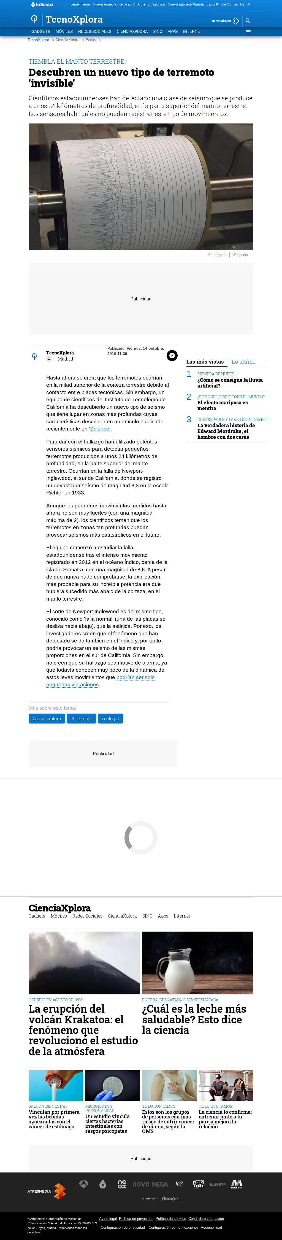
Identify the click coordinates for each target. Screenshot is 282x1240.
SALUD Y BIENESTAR (48, 1106)
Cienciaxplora (47, 718)
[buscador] (247, 21)
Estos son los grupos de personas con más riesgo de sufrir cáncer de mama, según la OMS (168, 1122)
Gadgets (40, 31)
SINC (157, 31)
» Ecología (91, 40)
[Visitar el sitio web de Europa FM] (218, 1184)
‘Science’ (99, 429)
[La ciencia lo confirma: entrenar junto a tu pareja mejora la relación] (226, 1085)
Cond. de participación (206, 1219)
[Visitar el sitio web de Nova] (141, 1184)
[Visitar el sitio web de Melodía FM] (237, 1184)
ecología (110, 718)
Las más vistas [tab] (205, 361)
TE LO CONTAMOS (158, 1106)
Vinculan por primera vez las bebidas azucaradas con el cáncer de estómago (54, 1119)
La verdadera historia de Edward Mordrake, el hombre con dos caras (226, 431)
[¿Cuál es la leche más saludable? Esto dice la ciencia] (197, 963)
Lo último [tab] (244, 361)
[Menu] (247, 32)
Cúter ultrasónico (151, 4)
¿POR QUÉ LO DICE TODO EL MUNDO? (231, 396)
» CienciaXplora (66, 40)
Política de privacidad (136, 1219)
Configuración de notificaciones (174, 1227)
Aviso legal (108, 1219)
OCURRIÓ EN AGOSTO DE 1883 (56, 999)
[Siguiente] (249, 4)
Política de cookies (171, 1219)
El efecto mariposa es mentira (222, 405)
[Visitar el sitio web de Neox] (122, 1184)
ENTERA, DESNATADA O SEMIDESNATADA (180, 999)
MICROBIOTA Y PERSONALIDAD (99, 1108)
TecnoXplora (38, 40)
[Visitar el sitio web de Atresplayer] (150, 1199)
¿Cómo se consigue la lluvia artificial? (230, 383)
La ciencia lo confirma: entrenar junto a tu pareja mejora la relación (225, 1119)
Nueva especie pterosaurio (114, 4)
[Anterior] (65, 4)
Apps (173, 31)
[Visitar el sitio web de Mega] (160, 1184)
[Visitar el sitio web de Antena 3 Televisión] (83, 1184)
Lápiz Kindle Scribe (222, 4)
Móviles (64, 31)
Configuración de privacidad (123, 1227)
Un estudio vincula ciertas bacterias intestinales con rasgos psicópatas (107, 1123)
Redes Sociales (94, 31)
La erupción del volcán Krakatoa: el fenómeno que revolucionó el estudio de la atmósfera (83, 1029)
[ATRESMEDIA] (47, 1191)
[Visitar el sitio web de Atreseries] (179, 1184)
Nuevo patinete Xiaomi (186, 4)
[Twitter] (49, 359)
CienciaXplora (132, 31)
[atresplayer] (224, 21)
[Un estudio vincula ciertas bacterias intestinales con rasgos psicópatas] (112, 1085)
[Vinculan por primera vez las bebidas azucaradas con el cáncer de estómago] (56, 1085)
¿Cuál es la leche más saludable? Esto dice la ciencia (194, 1019)
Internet (192, 31)
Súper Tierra (80, 4)
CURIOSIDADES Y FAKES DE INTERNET (232, 419)
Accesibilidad (211, 1227)
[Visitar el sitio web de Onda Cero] (198, 1184)
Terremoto (81, 718)
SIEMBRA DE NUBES (215, 373)
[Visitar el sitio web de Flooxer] (170, 1199)
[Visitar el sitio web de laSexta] (102, 1184)
